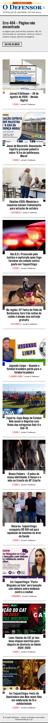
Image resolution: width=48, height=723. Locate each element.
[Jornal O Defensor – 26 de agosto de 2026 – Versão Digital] (24, 76)
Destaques (16, 213)
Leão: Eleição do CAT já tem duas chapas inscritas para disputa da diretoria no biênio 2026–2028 (24, 643)
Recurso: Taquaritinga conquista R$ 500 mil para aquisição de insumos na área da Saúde (24, 531)
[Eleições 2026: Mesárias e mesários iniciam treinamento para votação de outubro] (24, 184)
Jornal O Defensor (27, 104)
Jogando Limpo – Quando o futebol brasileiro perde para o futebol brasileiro (24, 369)
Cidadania (16, 596)
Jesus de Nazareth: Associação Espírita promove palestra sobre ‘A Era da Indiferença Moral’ (24, 151)
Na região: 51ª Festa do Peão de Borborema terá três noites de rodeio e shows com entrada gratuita (24, 315)
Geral (16, 104)
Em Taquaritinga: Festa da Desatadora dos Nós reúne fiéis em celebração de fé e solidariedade (24, 698)
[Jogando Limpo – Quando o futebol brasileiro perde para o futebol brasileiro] (24, 348)
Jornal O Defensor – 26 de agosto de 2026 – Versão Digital (24, 97)
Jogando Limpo (16, 376)
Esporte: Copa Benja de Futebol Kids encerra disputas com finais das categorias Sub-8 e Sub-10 (24, 423)
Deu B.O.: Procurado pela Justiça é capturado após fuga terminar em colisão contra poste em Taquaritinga (24, 259)
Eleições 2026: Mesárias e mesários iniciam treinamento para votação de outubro (24, 205)
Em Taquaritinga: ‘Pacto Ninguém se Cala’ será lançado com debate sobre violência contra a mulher (24, 587)
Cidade (16, 160)
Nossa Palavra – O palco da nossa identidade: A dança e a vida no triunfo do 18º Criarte (24, 477)
